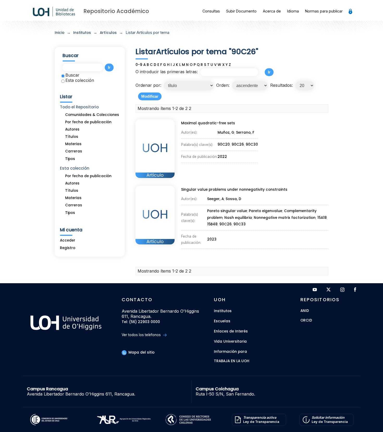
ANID (304, 311)
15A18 (322, 217)
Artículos (108, 32)
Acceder (67, 240)
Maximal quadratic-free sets (208, 123)
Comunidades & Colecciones (92, 114)
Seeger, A (215, 198)
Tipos (70, 158)
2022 (222, 156)
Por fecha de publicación (88, 122)
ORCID (306, 320)
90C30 (252, 144)
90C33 (239, 224)
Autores (72, 129)
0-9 (138, 64)
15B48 (212, 224)
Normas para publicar (324, 11)
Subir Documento (241, 11)
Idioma (293, 11)
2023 (212, 239)
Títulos (71, 136)
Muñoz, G (226, 132)
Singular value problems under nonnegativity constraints (234, 189)
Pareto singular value (227, 210)
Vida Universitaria (230, 341)
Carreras (73, 151)
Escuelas (222, 321)
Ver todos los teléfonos (142, 335)
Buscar (72, 75)
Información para (230, 351)
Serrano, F (245, 132)
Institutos (82, 32)
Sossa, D (233, 198)
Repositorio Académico (116, 11)
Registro (67, 247)
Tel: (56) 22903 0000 (141, 322)
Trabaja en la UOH (231, 361)
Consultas (211, 11)
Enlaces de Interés (231, 331)
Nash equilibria (238, 217)
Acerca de (272, 11)
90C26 (238, 144)
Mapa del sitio (141, 352)
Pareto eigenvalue (265, 210)
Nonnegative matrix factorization (285, 217)
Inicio (59, 32)
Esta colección (79, 80)
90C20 (224, 144)
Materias (73, 143)
